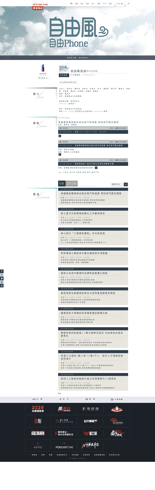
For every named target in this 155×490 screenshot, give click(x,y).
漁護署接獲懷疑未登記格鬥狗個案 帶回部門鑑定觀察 (88, 122)
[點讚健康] (90, 409)
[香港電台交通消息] (34, 399)
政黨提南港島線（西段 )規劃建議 (75, 262)
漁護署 (79, 172)
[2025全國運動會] (38, 409)
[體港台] (64, 409)
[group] (116, 128)
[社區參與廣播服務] (117, 421)
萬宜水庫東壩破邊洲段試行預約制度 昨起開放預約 (82, 282)
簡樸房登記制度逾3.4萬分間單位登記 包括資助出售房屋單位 (86, 342)
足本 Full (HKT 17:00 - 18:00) (75, 218)
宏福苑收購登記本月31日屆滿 (73, 302)
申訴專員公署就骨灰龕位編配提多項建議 (84, 253)
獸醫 (84, 172)
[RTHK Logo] (39, 5)
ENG (118, 4)
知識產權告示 (62, 455)
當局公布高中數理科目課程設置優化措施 (84, 273)
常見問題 (76, 455)
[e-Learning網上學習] (64, 421)
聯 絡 (92, 399)
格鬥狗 (72, 172)
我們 (110, 4)
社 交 (66, 399)
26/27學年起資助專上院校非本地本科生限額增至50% (84, 242)
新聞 (87, 4)
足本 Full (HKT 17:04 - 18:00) (75, 198)
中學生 (66, 172)
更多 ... (60, 393)
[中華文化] (38, 433)
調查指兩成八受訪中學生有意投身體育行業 (79, 203)
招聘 (43, 455)
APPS (104, 4)
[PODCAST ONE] (64, 445)
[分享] (60, 399)
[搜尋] (128, 3)
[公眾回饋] (112, 399)
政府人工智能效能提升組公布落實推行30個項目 (88, 379)
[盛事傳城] (117, 433)
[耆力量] (90, 433)
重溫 (98, 4)
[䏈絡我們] (86, 399)
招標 (51, 455)
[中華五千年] (90, 445)
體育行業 (95, 172)
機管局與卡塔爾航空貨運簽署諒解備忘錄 (84, 313)
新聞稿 (35, 455)
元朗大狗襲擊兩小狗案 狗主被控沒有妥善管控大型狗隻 (84, 345)
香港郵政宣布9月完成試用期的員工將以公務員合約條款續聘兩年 (88, 388)
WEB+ (92, 4)
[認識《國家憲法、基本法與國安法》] (64, 433)
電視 (76, 4)
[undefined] (71, 3)
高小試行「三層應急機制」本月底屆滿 (83, 233)
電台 (81, 4)
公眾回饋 (119, 399)
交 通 (40, 399)
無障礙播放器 (100, 455)
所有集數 (64, 75)
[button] (60, 128)
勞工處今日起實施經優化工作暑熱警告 (83, 213)
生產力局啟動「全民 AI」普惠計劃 (75, 223)
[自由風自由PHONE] (59, 136)
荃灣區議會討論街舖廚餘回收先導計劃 (77, 322)
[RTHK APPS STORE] (38, 445)
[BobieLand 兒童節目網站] (117, 409)
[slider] (122, 128)
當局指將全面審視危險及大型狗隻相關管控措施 (88, 293)
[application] (92, 128)
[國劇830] (38, 421)
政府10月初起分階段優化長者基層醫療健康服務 (81, 368)
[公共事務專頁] (90, 421)
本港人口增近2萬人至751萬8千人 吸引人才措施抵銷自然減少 (87, 365)
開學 (89, 172)
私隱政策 (87, 455)
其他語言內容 (115, 455)
